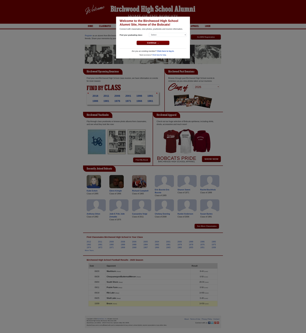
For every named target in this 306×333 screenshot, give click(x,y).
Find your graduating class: (131, 35)
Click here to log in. (165, 51)
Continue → (153, 43)
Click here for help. (159, 55)
